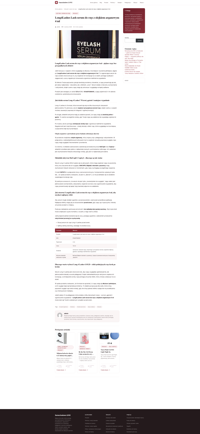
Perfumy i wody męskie (91, 426)
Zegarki (129, 426)
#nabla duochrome (81, 306)
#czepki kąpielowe (63, 306)
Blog (101, 2)
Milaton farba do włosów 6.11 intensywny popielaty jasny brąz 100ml (65, 355)
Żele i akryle (112, 346)
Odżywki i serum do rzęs (63, 13)
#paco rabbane (91, 306)
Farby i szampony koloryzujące (63, 347)
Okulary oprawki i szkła (133, 423)
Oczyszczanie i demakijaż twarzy (135, 417)
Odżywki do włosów (111, 429)
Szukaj (127, 37)
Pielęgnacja (127, 2)
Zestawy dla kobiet (111, 417)
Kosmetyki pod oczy (132, 431)
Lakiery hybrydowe (111, 420)
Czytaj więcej (60, 370)
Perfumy (112, 2)
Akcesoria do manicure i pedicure (114, 426)
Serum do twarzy (85, 348)
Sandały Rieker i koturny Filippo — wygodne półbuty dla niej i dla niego (134, 56)
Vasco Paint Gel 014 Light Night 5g (107, 351)
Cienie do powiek (110, 423)
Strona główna (94, 2)
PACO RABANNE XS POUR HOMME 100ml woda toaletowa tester (132, 67)
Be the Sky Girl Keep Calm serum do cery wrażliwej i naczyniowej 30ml (86, 355)
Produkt (106, 2)
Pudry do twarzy (131, 420)
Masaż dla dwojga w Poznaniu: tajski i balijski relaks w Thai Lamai (134, 62)
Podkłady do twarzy (90, 423)
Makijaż (120, 2)
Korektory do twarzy (132, 429)
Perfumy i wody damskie (91, 420)
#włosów (99, 306)
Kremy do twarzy (89, 431)
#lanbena (72, 306)
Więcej (135, 2)
